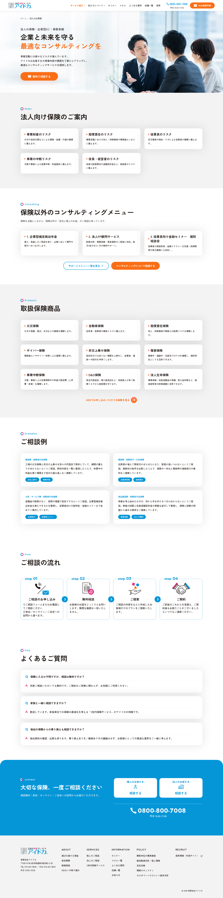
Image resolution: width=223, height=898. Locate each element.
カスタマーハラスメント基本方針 (153, 875)
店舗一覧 (149, 5)
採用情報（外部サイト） (187, 855)
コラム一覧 (117, 860)
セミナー (112, 5)
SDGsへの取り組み (71, 870)
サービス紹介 (76, 5)
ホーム (23, 18)
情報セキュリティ (145, 870)
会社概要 (66, 860)
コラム (123, 5)
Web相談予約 (204, 5)
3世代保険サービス (96, 865)
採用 (158, 5)
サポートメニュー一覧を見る (86, 266)
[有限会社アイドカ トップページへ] (20, 5)
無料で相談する (42, 76)
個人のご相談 (93, 855)
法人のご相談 (93, 860)
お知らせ (116, 875)
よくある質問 (135, 5)
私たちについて (95, 5)
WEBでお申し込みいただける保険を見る (108, 400)
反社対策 (141, 865)
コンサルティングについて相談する (135, 266)
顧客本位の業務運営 (146, 855)
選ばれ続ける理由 (70, 855)
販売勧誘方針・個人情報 (148, 860)
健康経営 (66, 865)
